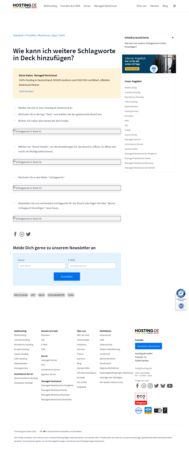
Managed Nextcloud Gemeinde (140, 167)
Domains (129, 115)
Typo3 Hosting (21, 353)
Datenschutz (106, 344)
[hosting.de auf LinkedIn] (144, 385)
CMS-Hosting (131, 101)
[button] (174, 6)
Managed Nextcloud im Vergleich (141, 153)
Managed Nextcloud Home (138, 158)
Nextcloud (44, 35)
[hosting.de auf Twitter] (157, 385)
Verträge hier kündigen (111, 377)
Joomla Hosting (132, 92)
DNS (127, 120)
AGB (102, 339)
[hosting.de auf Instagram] (151, 385)
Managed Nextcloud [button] (105, 6)
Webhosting (131, 87)
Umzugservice (132, 111)
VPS (43, 364)
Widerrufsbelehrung (110, 349)
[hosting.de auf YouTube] (164, 385)
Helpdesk (18, 35)
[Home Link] (25, 6)
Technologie (83, 339)
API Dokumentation (86, 372)
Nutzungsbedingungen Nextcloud (116, 372)
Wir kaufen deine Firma (111, 382)
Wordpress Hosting (134, 96)
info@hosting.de (143, 368)
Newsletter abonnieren (148, 346)
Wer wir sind (83, 335)
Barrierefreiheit (107, 358)
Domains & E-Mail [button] (70, 6)
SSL (126, 125)
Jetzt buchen (26, 91)
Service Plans (131, 148)
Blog (79, 363)
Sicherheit (105, 353)
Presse (80, 353)
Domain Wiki (83, 368)
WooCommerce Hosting (26, 378)
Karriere (81, 358)
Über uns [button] (142, 6)
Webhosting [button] (50, 6)
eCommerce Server (134, 144)
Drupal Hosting (21, 349)
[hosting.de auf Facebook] (138, 385)
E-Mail (71, 260)
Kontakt (81, 377)
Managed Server (133, 139)
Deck (62, 35)
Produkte (31, 35)
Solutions (82, 344)
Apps (54, 35)
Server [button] (87, 6)
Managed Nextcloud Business (139, 162)
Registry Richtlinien (109, 368)
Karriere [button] (154, 6)
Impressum (105, 335)
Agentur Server (48, 374)
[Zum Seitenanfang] (7, 450)
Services (81, 349)
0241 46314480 (143, 374)
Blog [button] (165, 6)
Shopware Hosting (23, 382)
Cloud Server (131, 134)
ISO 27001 (82, 382)
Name (21, 260)
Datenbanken (131, 106)
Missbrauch (105, 363)
